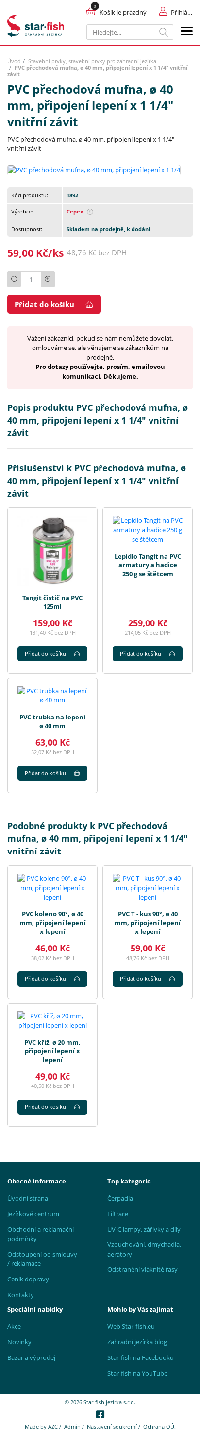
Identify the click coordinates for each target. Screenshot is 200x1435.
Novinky (19, 1342)
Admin (72, 1426)
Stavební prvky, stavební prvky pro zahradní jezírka (92, 61)
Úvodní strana (27, 1198)
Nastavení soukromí (112, 1426)
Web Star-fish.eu (131, 1326)
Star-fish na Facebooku (140, 1357)
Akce (14, 1326)
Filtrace (117, 1213)
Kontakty (20, 1294)
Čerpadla (120, 1198)
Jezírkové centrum (33, 1213)
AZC (53, 1426)
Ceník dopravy (28, 1279)
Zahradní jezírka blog (137, 1342)
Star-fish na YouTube (137, 1373)
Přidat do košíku (44, 304)
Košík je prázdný (123, 12)
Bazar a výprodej (31, 1357)
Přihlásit (182, 12)
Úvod (14, 61)
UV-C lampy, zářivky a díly (144, 1229)
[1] (163, 32)
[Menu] (186, 32)
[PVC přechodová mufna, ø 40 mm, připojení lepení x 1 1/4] (94, 169)
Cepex (75, 211)
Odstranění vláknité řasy (142, 1269)
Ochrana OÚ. (159, 1426)
